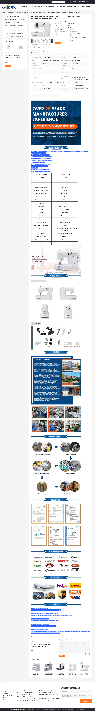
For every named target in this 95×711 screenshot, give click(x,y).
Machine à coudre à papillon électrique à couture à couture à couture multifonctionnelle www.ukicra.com (41, 46)
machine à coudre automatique (13, 33)
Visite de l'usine (60, 6)
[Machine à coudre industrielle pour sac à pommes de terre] (48, 666)
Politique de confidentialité (17, 709)
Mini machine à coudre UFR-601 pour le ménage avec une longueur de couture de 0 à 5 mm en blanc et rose (72, 674)
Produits (33, 6)
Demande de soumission (79, 1)
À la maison (25, 6)
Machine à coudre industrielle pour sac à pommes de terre (48, 674)
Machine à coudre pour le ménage (13, 19)
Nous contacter (87, 6)
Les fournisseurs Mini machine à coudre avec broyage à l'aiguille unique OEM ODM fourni (49, 699)
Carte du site (6, 699)
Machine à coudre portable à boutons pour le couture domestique (48, 691)
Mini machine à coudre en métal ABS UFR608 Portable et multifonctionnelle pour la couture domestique (26, 699)
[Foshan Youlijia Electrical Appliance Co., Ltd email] (7, 62)
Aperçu (4, 12)
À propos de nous (49, 6)
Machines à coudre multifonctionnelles (15, 25)
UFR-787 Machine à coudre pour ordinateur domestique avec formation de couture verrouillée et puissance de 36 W (84, 674)
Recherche (67, 1)
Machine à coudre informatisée (13, 36)
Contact (58, 43)
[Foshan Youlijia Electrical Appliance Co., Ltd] (9, 6)
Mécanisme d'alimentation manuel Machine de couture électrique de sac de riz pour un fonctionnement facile (60, 674)
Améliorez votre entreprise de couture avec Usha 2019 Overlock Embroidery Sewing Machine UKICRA (48, 695)
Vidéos (40, 6)
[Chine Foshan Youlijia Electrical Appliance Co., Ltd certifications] (9, 46)
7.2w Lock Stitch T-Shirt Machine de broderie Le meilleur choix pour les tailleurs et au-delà (25, 695)
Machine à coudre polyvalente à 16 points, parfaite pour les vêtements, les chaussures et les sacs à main (26, 691)
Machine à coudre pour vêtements (21, 12)
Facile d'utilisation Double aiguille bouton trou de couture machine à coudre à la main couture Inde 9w (36, 674)
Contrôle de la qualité (73, 6)
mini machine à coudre (10, 22)
